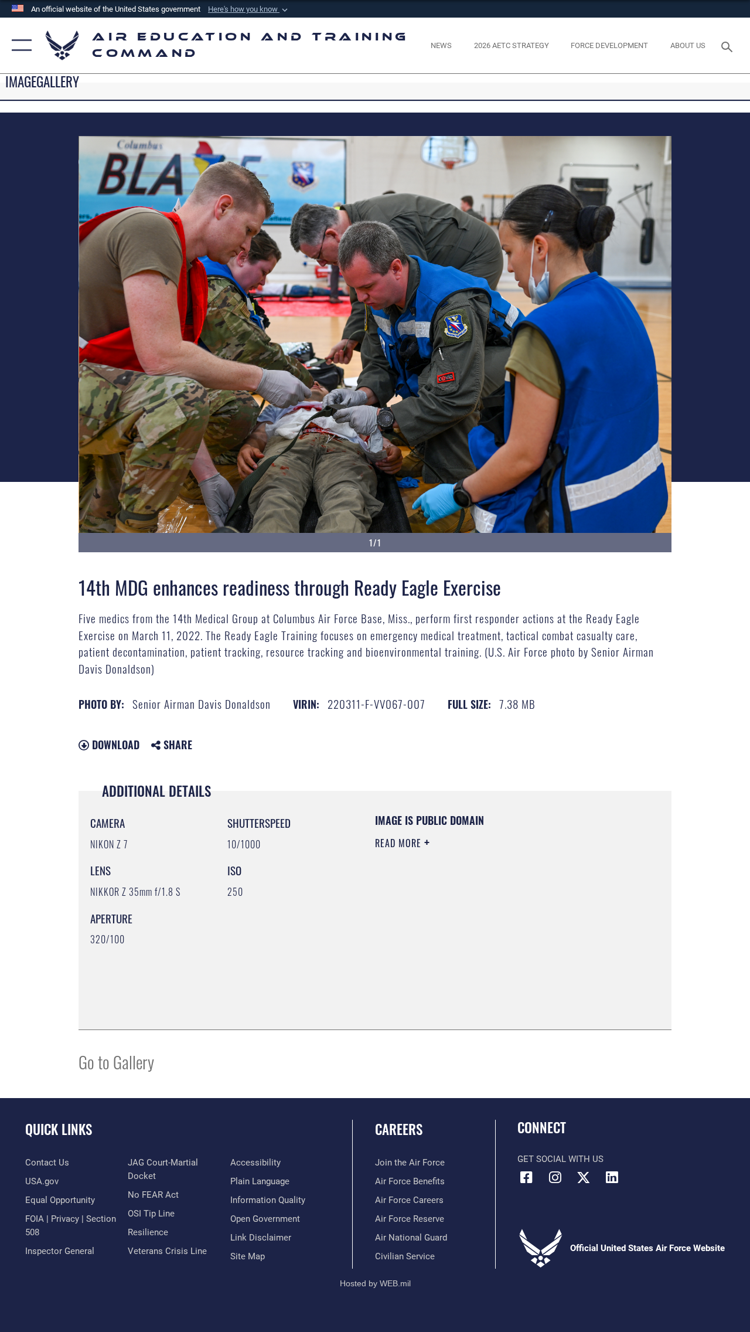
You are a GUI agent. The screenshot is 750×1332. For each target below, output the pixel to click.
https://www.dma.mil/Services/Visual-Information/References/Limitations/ (480, 942)
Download (114, 744)
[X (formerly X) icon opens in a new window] (583, 1177)
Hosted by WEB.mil (375, 1283)
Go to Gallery (116, 1061)
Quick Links (58, 1129)
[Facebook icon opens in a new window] (526, 1177)
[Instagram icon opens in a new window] (555, 1177)
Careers (398, 1129)
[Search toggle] (729, 45)
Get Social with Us (560, 1159)
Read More (399, 843)
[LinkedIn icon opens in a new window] (612, 1177)
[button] (249, 9)
